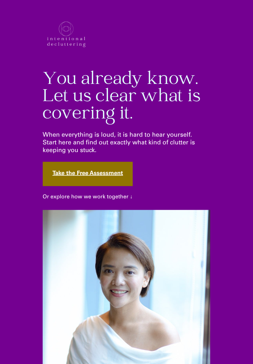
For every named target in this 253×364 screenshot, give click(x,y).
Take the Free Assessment (87, 174)
